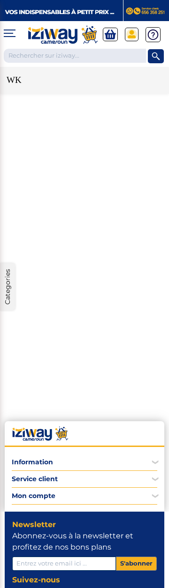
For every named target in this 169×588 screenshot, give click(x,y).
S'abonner (136, 563)
